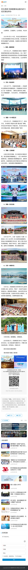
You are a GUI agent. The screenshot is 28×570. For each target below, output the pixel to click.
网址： (4, 553)
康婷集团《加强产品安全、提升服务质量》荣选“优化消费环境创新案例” (18, 445)
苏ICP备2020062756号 (20, 567)
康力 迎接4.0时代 (15, 484)
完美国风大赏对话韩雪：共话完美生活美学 (18, 517)
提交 (14, 559)
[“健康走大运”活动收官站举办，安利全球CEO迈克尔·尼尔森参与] (5, 461)
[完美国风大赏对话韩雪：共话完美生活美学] (5, 518)
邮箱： (5, 549)
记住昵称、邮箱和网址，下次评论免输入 (12, 556)
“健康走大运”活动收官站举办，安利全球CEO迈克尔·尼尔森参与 (18, 461)
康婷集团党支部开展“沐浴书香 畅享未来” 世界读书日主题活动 (18, 453)
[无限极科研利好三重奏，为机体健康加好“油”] (5, 510)
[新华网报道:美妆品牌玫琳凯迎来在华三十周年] (5, 469)
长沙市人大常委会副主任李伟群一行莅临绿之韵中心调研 (18, 493)
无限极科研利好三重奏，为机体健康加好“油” (18, 509)
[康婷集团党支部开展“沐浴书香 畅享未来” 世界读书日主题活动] (5, 453)
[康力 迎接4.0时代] (5, 486)
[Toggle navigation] (25, 2)
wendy (2, 15)
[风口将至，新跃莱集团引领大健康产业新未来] (5, 502)
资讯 (19, 15)
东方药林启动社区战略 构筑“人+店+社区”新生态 (18, 525)
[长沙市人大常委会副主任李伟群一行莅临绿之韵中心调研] (5, 494)
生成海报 (5, 420)
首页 (2, 5)
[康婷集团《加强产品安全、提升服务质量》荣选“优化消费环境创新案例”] (5, 445)
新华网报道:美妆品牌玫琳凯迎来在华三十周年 (18, 469)
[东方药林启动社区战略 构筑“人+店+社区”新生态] (5, 526)
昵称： (5, 545)
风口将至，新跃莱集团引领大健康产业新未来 (18, 501)
